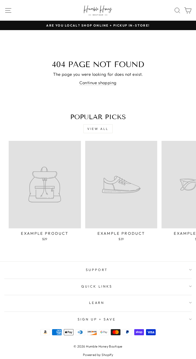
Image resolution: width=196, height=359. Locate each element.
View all (98, 129)
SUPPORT (97, 270)
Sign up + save (97, 319)
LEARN (97, 303)
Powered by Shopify (98, 355)
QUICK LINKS (96, 286)
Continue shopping (97, 82)
